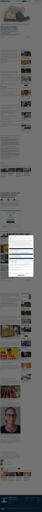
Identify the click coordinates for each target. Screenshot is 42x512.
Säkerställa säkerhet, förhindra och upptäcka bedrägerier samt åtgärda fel (16, 259)
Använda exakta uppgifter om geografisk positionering (14, 255)
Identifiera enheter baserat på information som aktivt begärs (15, 256)
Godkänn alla (27, 273)
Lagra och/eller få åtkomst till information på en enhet (14, 249)
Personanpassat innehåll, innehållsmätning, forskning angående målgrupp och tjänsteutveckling (18, 252)
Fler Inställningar (15, 273)
